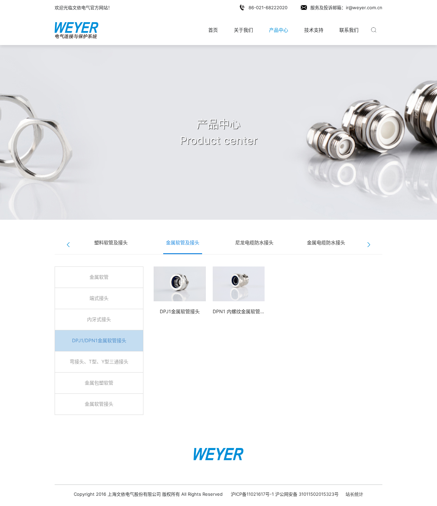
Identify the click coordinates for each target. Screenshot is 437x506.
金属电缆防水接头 (326, 242)
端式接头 (99, 298)
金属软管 (99, 277)
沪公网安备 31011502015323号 (307, 494)
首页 (213, 30)
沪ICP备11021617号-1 (252, 494)
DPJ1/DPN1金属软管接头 (99, 340)
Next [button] (369, 244)
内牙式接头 (99, 319)
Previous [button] (68, 244)
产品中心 (278, 30)
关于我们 (243, 30)
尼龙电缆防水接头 (254, 242)
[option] (111, 243)
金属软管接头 (99, 404)
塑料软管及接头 (111, 242)
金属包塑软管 (99, 383)
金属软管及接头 (182, 242)
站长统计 (354, 494)
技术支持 (313, 30)
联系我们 (348, 30)
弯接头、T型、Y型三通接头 (99, 361)
